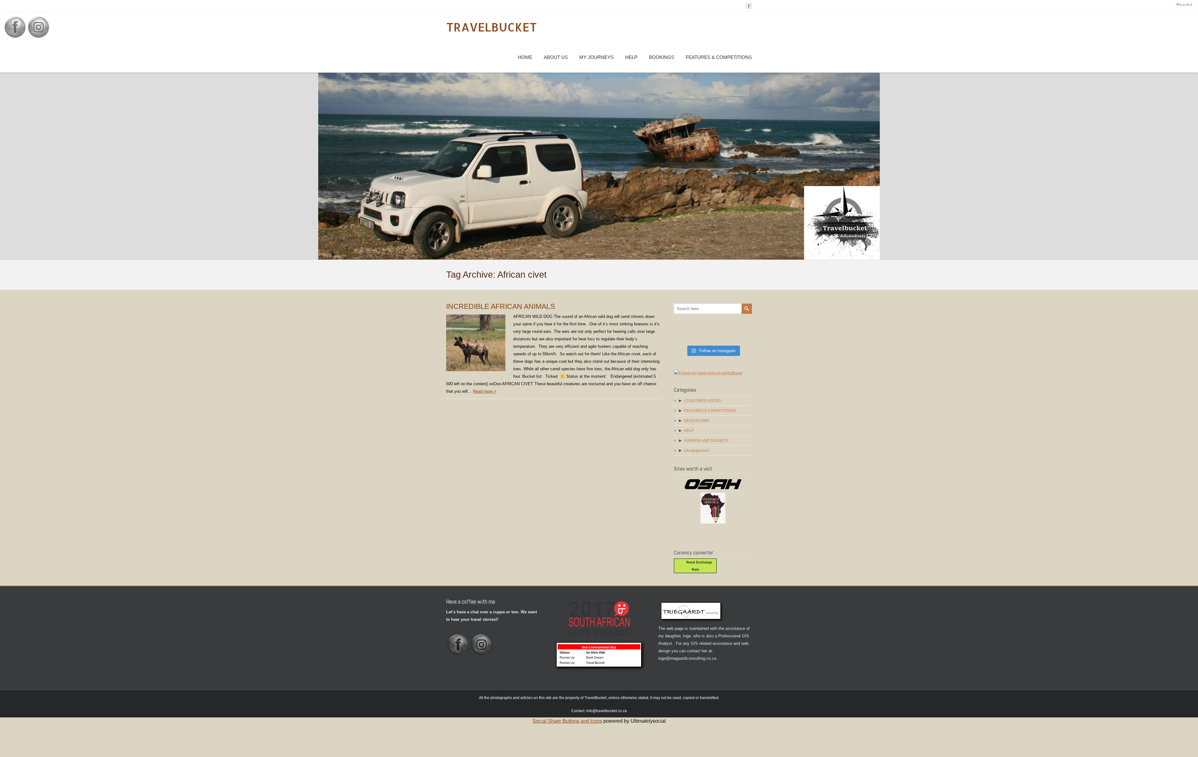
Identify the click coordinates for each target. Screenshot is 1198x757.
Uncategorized (696, 450)
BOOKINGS (661, 57)
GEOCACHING (696, 421)
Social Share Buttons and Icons (567, 721)
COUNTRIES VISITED (702, 401)
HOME (525, 57)
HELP (631, 57)
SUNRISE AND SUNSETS (706, 440)
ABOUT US (556, 57)
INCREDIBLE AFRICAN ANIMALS (500, 306)
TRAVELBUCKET (491, 27)
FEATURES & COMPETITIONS (719, 57)
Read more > (484, 391)
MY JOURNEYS (596, 57)
